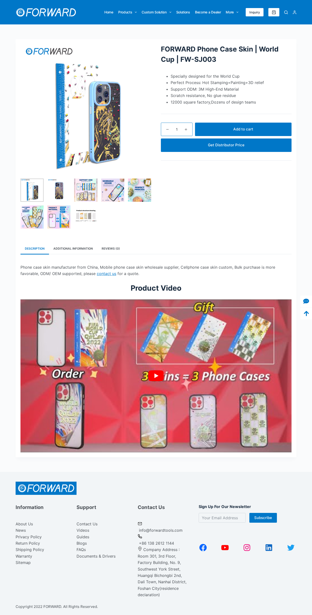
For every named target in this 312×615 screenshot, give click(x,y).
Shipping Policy (30, 549)
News (21, 530)
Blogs (82, 543)
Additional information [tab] (73, 248)
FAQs (81, 549)
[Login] (294, 12)
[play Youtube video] (156, 375)
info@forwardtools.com (161, 530)
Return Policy (28, 543)
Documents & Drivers (96, 556)
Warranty (24, 556)
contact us (106, 273)
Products (125, 12)
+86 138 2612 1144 (156, 543)
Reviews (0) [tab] (111, 248)
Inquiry (254, 12)
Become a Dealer (208, 12)
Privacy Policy (29, 536)
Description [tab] (35, 248)
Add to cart (243, 129)
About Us (24, 523)
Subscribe (263, 517)
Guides (83, 536)
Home (108, 12)
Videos (83, 530)
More (230, 12)
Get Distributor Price (226, 145)
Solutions (183, 12)
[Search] (286, 12)
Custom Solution (154, 12)
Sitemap (23, 562)
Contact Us (87, 523)
